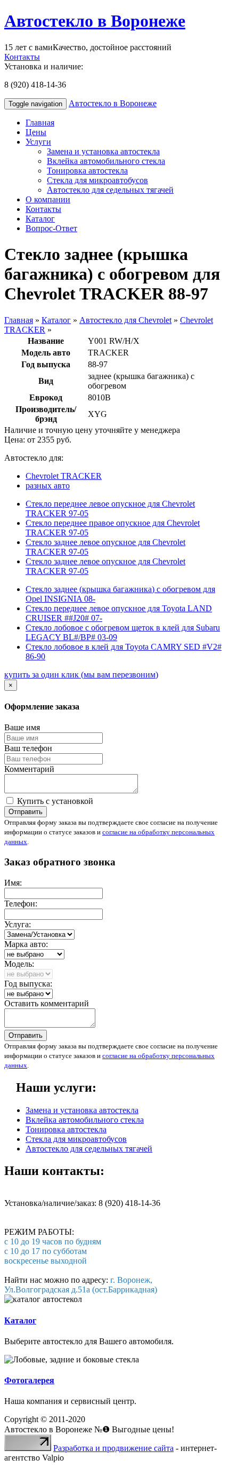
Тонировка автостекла (87, 170)
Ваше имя (22, 727)
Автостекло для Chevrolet (125, 320)
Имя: (13, 882)
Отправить (26, 812)
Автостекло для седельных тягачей (110, 189)
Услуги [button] (38, 141)
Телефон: (20, 903)
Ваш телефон (28, 748)
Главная (40, 122)
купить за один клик (81, 674)
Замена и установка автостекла (103, 151)
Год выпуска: (28, 983)
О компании (48, 199)
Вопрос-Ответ (51, 228)
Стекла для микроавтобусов (97, 180)
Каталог (40, 218)
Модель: (19, 963)
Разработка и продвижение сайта (113, 1448)
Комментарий (29, 769)
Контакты (22, 56)
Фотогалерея (29, 1380)
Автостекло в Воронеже (94, 20)
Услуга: (17, 924)
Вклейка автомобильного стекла (106, 160)
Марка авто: (26, 944)
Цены (36, 132)
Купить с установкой (54, 801)
